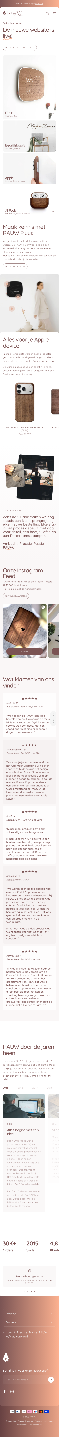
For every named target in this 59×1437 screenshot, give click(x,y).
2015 (8, 1088)
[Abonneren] (51, 1380)
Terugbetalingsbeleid (25, 1421)
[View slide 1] (24, 1291)
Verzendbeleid (22, 1425)
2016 (23, 1088)
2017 (37, 1088)
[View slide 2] (28, 1291)
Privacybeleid (11, 1421)
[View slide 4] (34, 1291)
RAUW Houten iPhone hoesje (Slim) (24, 429)
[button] (53, 718)
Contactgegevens (35, 1425)
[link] (12, 309)
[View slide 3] (31, 1291)
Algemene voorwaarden (44, 1421)
